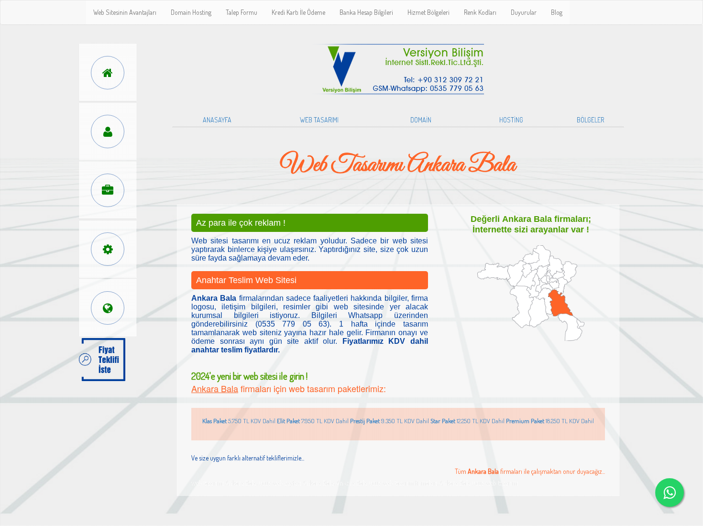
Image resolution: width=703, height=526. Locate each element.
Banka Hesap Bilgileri (366, 12)
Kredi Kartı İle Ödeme (298, 12)
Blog (556, 12)
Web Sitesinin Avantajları (124, 12)
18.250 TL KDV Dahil (550, 421)
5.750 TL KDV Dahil (238, 421)
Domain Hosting (191, 12)
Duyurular (524, 12)
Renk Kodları (480, 12)
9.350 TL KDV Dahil (389, 421)
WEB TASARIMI (319, 120)
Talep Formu (241, 12)
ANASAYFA (217, 120)
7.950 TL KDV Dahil (313, 421)
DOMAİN (420, 120)
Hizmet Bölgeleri (428, 12)
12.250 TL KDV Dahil (467, 421)
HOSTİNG (511, 120)
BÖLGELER (590, 120)
